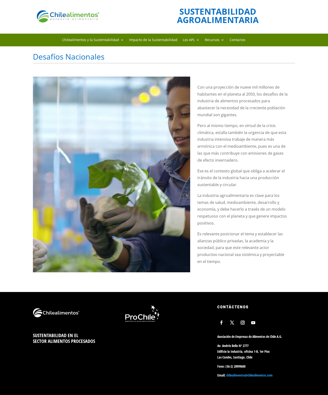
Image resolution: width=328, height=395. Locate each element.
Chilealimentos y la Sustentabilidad (90, 40)
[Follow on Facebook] (221, 322)
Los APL (189, 40)
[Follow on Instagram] (242, 322)
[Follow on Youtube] (253, 322)
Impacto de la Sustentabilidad (153, 40)
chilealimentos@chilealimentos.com (249, 375)
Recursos (212, 40)
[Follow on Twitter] (232, 322)
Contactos (237, 40)
